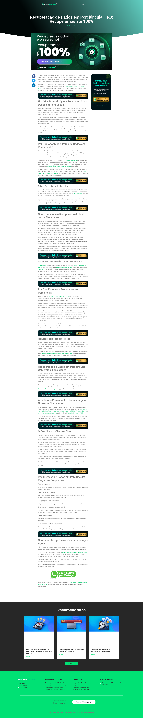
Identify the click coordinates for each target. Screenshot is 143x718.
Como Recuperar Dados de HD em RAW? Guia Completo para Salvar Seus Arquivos (39, 651)
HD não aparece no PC (70, 160)
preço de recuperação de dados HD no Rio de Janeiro (57, 353)
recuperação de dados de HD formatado (59, 166)
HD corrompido (78, 194)
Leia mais (28, 656)
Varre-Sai (54, 413)
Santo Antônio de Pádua (68, 411)
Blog (83, 4)
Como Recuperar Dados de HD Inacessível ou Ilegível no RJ (101, 650)
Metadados (42, 265)
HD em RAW (41, 269)
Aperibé (69, 413)
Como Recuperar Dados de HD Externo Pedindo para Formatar (71, 650)
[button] (34, 76)
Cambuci (84, 411)
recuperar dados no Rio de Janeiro (59, 296)
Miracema (79, 411)
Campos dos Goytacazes (52, 389)
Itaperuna (41, 389)
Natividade (41, 411)
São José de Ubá (78, 413)
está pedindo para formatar (64, 267)
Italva (39, 413)
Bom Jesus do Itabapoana (52, 411)
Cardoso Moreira (46, 413)
